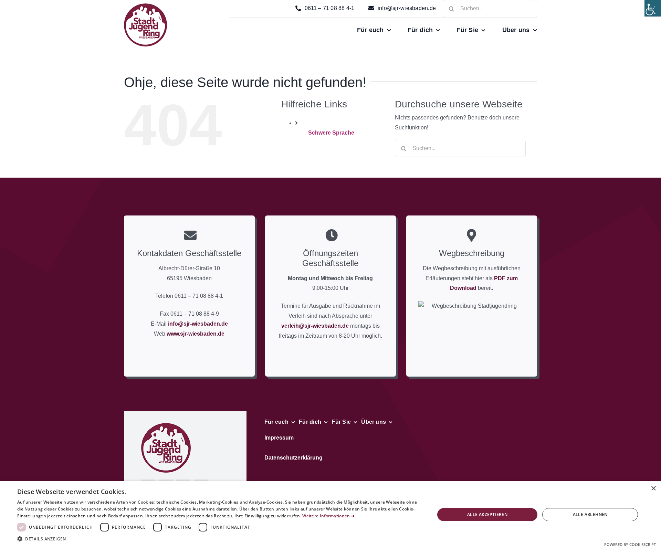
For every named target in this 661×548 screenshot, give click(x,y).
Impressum (279, 438)
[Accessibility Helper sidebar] (652, 8)
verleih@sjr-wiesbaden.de (315, 326)
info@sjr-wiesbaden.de (198, 324)
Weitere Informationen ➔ (328, 516)
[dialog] (330, 514)
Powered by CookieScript (630, 544)
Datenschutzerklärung (293, 458)
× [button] (653, 488)
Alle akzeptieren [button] (487, 514)
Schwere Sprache (331, 133)
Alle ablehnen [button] (590, 514)
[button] (219, 539)
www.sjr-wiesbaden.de (195, 334)
